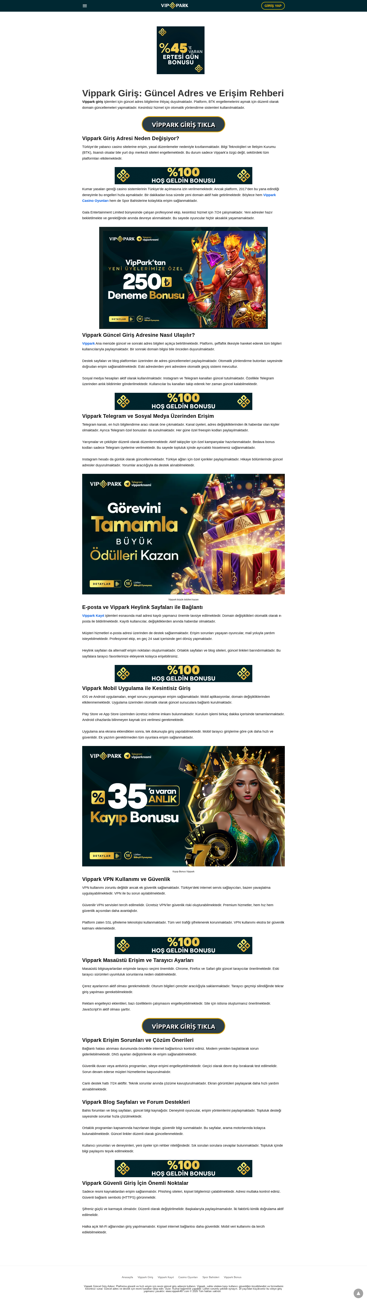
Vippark (88, 343)
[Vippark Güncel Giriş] (174, 5)
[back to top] (358, 1293)
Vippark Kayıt (93, 616)
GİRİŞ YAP (273, 6)
